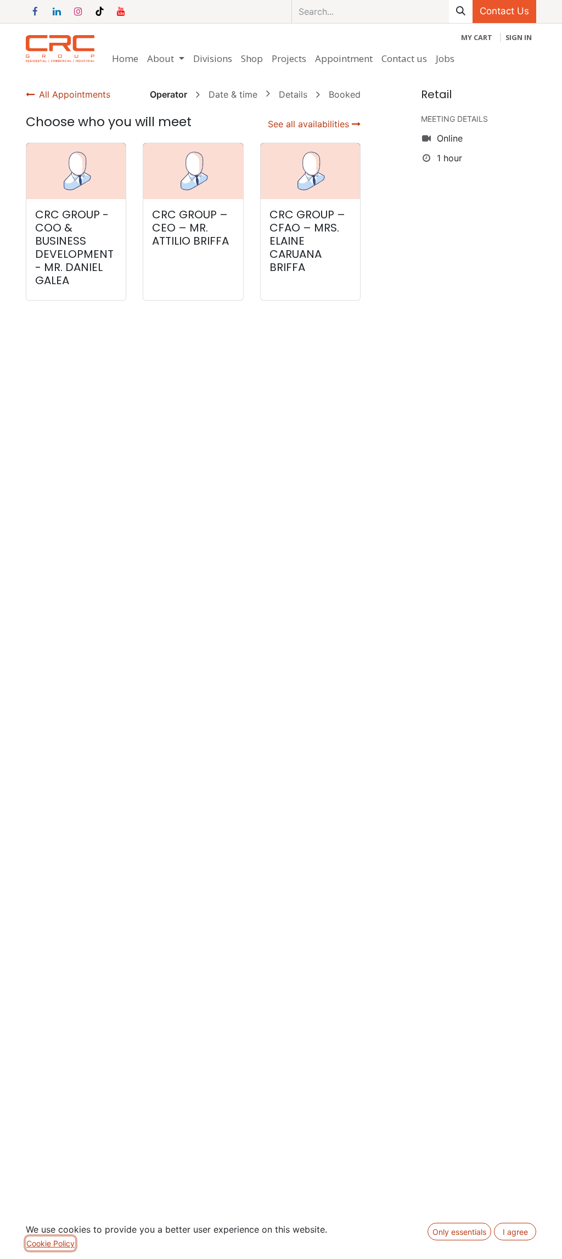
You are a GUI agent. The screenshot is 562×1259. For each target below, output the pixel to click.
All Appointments (74, 94)
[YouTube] (120, 11)
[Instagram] (78, 11)
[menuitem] (125, 58)
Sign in (518, 37)
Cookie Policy (50, 1243)
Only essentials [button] (459, 1232)
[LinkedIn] (56, 11)
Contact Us (504, 10)
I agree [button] (515, 1232)
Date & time (233, 94)
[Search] (461, 11)
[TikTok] (99, 11)
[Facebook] (35, 11)
